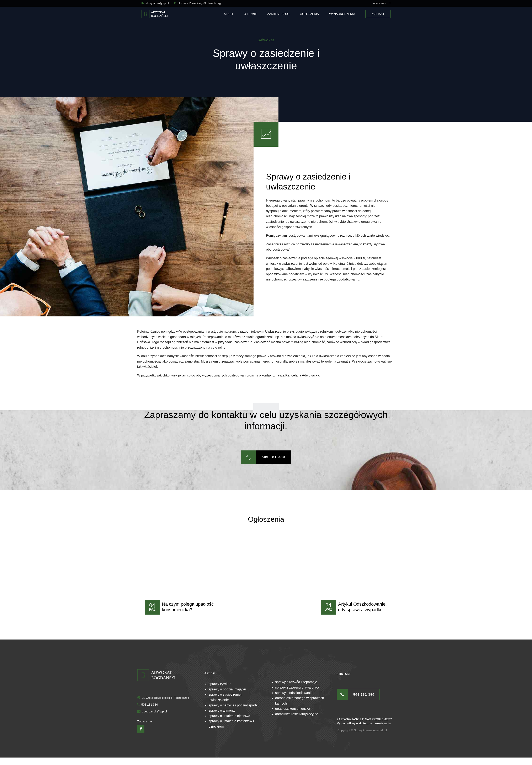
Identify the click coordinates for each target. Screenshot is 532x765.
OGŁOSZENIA (309, 14)
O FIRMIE (250, 14)
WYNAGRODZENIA (342, 14)
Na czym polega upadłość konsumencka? (188, 606)
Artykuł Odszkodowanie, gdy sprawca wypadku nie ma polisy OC (364, 609)
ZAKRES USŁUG (278, 14)
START (228, 14)
